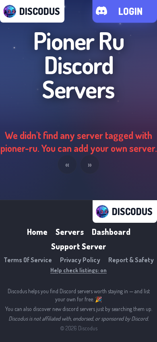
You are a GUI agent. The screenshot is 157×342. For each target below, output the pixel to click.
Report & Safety (131, 260)
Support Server (78, 246)
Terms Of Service (28, 260)
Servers (70, 231)
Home (37, 231)
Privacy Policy (80, 260)
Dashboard (111, 231)
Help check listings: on (78, 270)
